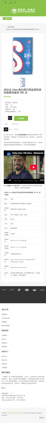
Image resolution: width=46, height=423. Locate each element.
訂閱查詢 (4, 367)
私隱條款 (4, 322)
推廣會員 (4, 343)
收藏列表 (4, 364)
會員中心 (4, 356)
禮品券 (4, 339)
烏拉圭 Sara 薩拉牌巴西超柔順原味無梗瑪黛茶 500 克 (22, 29)
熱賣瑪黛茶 (10, 27)
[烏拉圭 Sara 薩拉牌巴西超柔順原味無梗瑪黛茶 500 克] (23, 82)
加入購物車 (21, 118)
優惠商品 (4, 346)
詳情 (6, 129)
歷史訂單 (4, 360)
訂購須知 (16, 129)
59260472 (23, 400)
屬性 (10, 129)
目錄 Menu (8, 18)
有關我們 (4, 314)
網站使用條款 (6, 325)
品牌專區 (4, 335)
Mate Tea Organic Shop (14, 413)
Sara (11, 105)
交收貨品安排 (6, 318)
